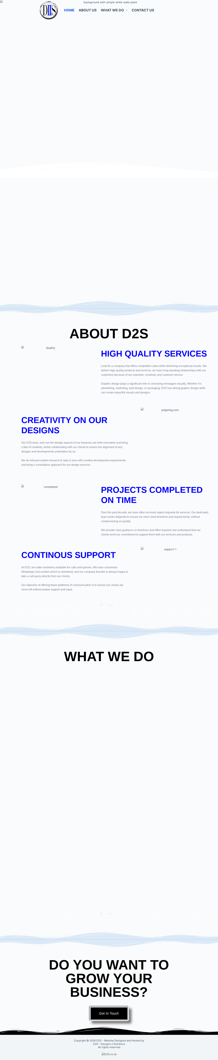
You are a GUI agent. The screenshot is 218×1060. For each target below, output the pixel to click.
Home (69, 10)
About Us (88, 10)
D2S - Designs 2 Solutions (109, 1044)
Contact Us (143, 10)
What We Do (112, 10)
